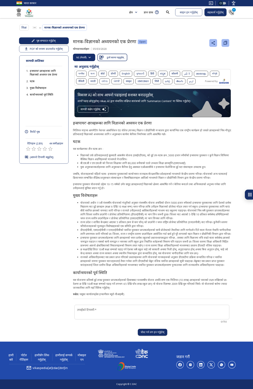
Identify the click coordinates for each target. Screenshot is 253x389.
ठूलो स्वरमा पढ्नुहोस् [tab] (115, 57)
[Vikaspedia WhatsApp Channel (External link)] (221, 364)
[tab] (84, 57)
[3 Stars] (39, 149)
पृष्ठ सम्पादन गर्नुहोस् (46, 40)
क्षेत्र (131, 12)
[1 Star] (28, 149)
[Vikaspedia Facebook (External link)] (180, 364)
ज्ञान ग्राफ (148, 12)
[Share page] (213, 43)
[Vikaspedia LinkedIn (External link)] (200, 364)
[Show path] (34, 27)
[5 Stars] (50, 149)
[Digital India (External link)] (126, 367)
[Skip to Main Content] (211, 3)
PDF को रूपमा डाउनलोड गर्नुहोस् (46, 49)
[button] (43, 72)
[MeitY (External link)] (19, 13)
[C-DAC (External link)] (141, 354)
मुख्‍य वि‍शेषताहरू (38, 88)
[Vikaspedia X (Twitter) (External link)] (211, 364)
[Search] (168, 12)
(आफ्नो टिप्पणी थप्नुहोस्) (42, 157)
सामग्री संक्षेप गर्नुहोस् (90, 109)
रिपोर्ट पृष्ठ (35, 131)
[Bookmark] (225, 43)
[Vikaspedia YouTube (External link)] (232, 364)
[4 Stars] (45, 149)
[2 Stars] (33, 149)
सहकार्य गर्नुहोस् (215, 12)
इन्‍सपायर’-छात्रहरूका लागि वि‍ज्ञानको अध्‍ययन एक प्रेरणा (43, 72)
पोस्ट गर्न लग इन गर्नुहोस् (152, 332)
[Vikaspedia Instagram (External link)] (190, 364)
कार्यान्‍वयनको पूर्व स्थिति (41, 94)
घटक (32, 81)
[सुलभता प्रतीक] (233, 3)
